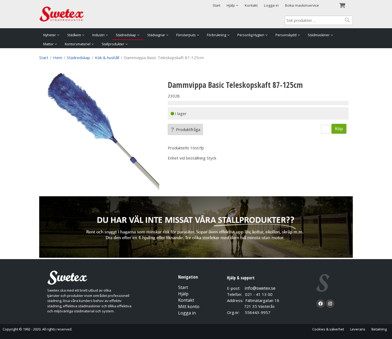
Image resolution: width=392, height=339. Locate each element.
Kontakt (251, 5)
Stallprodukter (113, 44)
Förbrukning (216, 35)
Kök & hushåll (107, 57)
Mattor (48, 44)
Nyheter (49, 35)
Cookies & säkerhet (328, 329)
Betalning (379, 329)
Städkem (74, 35)
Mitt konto (188, 306)
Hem (57, 57)
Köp (339, 128)
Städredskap (126, 35)
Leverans (357, 329)
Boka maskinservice (302, 5)
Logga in (271, 5)
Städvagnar (156, 35)
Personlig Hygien (250, 35)
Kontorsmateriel (77, 44)
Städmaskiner (319, 35)
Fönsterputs (186, 35)
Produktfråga (188, 129)
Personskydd (286, 35)
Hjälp (183, 294)
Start (216, 5)
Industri (98, 35)
